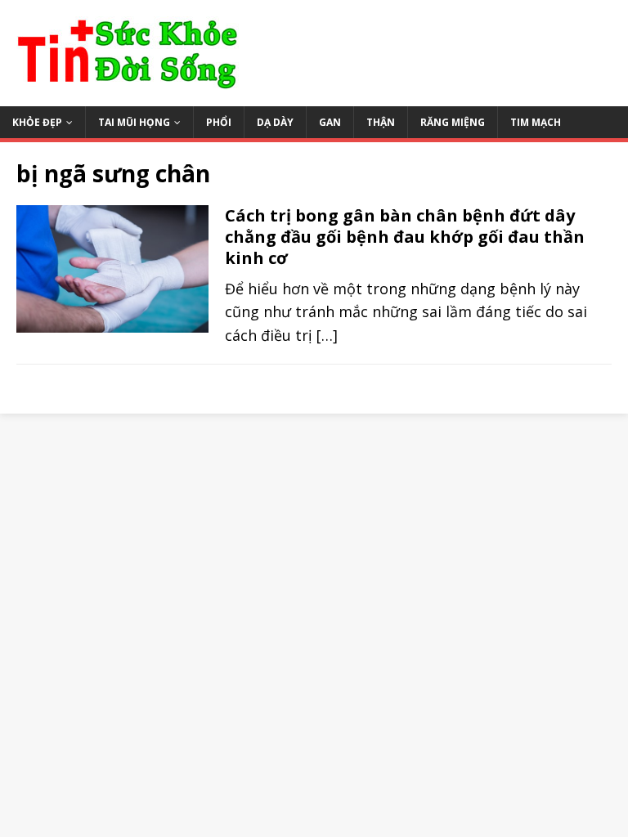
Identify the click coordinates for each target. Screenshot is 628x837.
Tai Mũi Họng (134, 122)
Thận (380, 122)
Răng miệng (452, 122)
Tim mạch (535, 122)
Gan (330, 122)
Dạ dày (275, 122)
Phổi (218, 122)
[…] (327, 335)
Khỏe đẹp (37, 122)
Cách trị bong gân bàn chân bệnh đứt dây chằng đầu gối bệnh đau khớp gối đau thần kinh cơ (405, 236)
